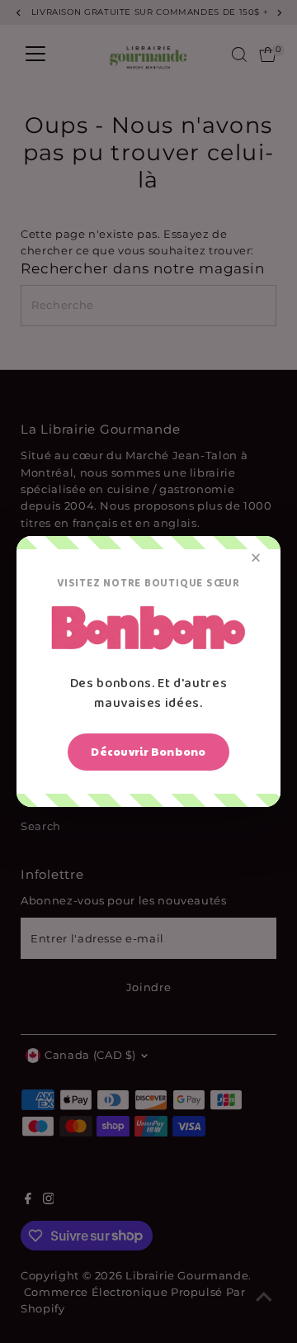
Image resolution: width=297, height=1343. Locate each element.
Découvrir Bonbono (148, 751)
